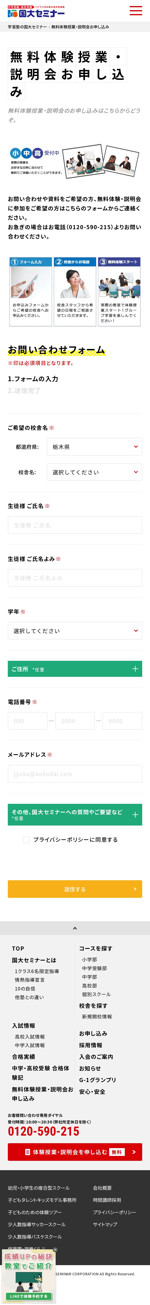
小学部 (89, 959)
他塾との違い (29, 997)
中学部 (89, 976)
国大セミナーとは (34, 960)
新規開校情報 (97, 1016)
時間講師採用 (107, 1199)
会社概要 (102, 1187)
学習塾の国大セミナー (27, 27)
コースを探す (96, 948)
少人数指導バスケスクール (35, 1236)
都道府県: (27, 446)
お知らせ (90, 1068)
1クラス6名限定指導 (37, 971)
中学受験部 (94, 968)
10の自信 (25, 988)
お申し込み (93, 1033)
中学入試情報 (30, 1045)
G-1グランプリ (98, 1080)
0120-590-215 (90, 227)
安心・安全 (92, 1091)
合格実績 (23, 1056)
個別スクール (96, 994)
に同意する (76, 839)
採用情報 (91, 1045)
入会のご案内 (96, 1056)
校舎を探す (93, 1005)
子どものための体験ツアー (35, 1212)
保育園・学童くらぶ (26, 1248)
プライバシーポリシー (61, 839)
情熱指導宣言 (30, 979)
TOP (18, 948)
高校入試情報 (30, 1036)
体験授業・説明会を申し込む (77, 1152)
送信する (75, 889)
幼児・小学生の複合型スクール (39, 1187)
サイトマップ (105, 1224)
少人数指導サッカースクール (37, 1224)
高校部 (89, 985)
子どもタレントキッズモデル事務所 (42, 1199)
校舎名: (27, 472)
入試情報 (23, 1025)
